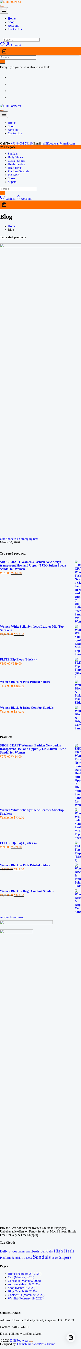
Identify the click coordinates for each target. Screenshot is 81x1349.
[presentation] (1, 546)
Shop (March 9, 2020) (21, 1287)
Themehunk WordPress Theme (36, 1344)
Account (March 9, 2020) (24, 1284)
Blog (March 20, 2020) (22, 1291)
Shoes (11, 178)
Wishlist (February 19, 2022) (25, 1298)
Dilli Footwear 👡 (21, 1340)
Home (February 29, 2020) (24, 1273)
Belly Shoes (15, 157)
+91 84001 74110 (22, 143)
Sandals (12, 153)
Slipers (12, 181)
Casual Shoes (16, 160)
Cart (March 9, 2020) (21, 1277)
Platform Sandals (18, 171)
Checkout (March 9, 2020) (24, 1280)
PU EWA (14, 174)
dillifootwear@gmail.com (59, 143)
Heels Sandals (16, 164)
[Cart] (40, 51)
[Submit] (2, 62)
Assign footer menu (12, 917)
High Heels (15, 167)
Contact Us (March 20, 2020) (26, 1295)
